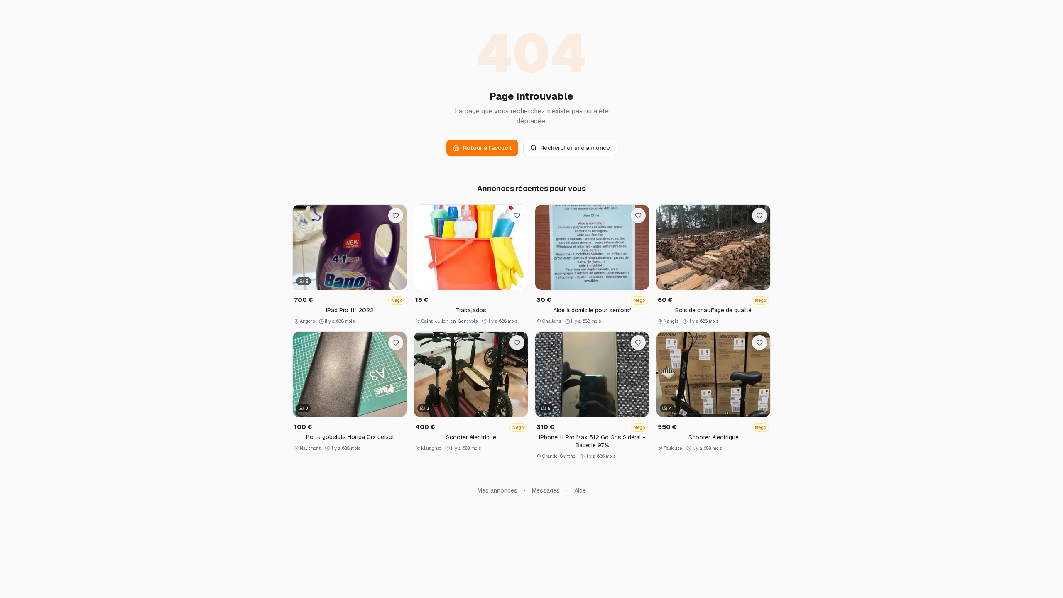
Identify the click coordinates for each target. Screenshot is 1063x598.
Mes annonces (497, 490)
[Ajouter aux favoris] (395, 215)
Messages (546, 490)
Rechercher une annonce (575, 148)
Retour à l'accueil (487, 148)
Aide (580, 490)
